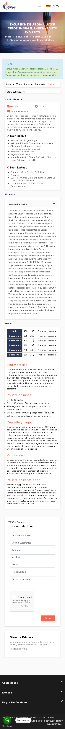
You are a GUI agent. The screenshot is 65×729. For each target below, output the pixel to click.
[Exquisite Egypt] (9, 5)
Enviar (48, 618)
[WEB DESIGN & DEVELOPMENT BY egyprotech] (46, 725)
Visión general (24, 84)
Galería (10, 84)
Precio (51, 84)
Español (54, 6)
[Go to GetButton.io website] (7, 726)
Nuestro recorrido (18, 204)
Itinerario (40, 84)
